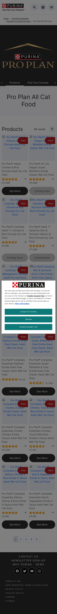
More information (22, 304)
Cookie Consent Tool (28, 327)
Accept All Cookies (28, 312)
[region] (28, 307)
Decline (28, 319)
